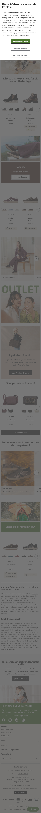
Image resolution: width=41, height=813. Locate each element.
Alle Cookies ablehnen (20, 55)
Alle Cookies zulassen (20, 41)
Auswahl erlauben (20, 48)
